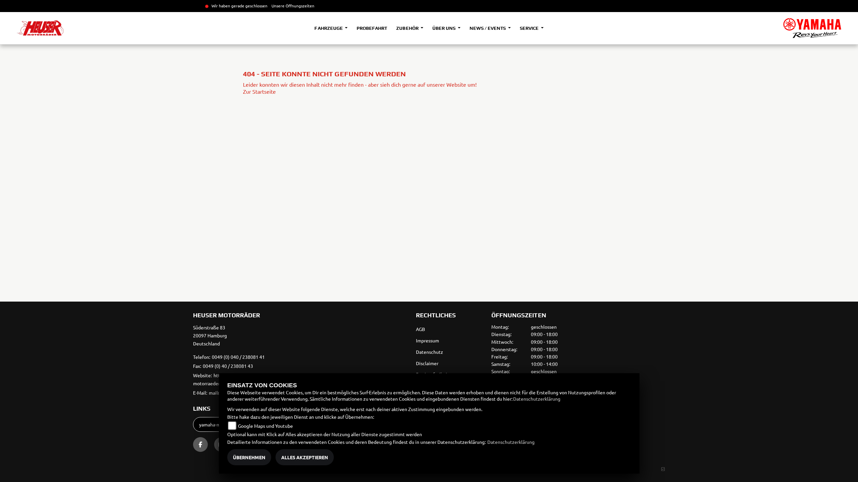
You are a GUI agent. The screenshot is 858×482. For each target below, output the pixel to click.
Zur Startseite (259, 91)
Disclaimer (427, 363)
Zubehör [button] (407, 28)
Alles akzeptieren (304, 457)
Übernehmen (249, 457)
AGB (420, 329)
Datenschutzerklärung (536, 399)
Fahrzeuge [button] (329, 28)
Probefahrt (372, 28)
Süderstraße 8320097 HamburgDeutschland (210, 335)
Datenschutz (429, 352)
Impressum (427, 340)
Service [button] (530, 28)
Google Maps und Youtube (265, 426)
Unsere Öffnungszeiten (292, 5)
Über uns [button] (444, 28)
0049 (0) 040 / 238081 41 (238, 357)
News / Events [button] (488, 28)
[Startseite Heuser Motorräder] (812, 28)
